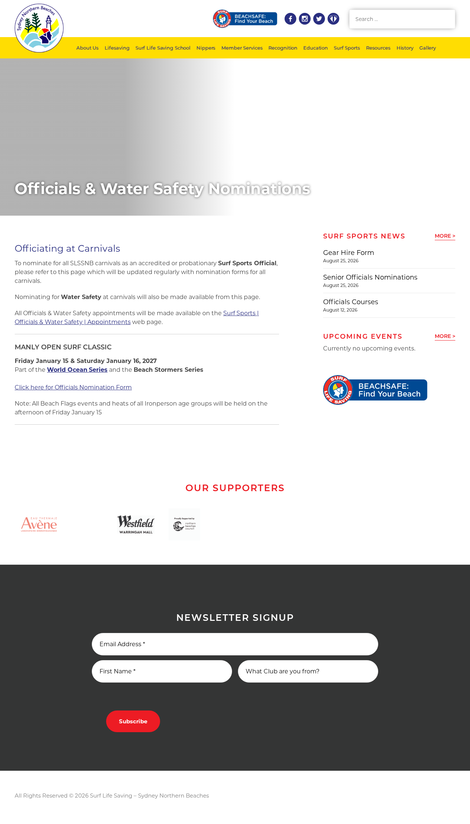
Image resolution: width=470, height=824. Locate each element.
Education (315, 48)
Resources (378, 48)
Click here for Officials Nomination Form (73, 387)
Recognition (282, 48)
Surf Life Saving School (163, 48)
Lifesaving (117, 48)
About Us (87, 48)
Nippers (206, 48)
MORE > (445, 236)
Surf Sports (347, 48)
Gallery (427, 48)
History (405, 48)
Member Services (242, 48)
